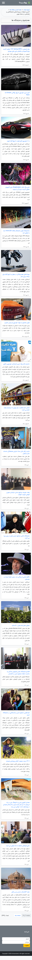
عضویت (26, 945)
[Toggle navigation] (3, 2)
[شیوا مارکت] (24, 3)
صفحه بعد (18, 915)
